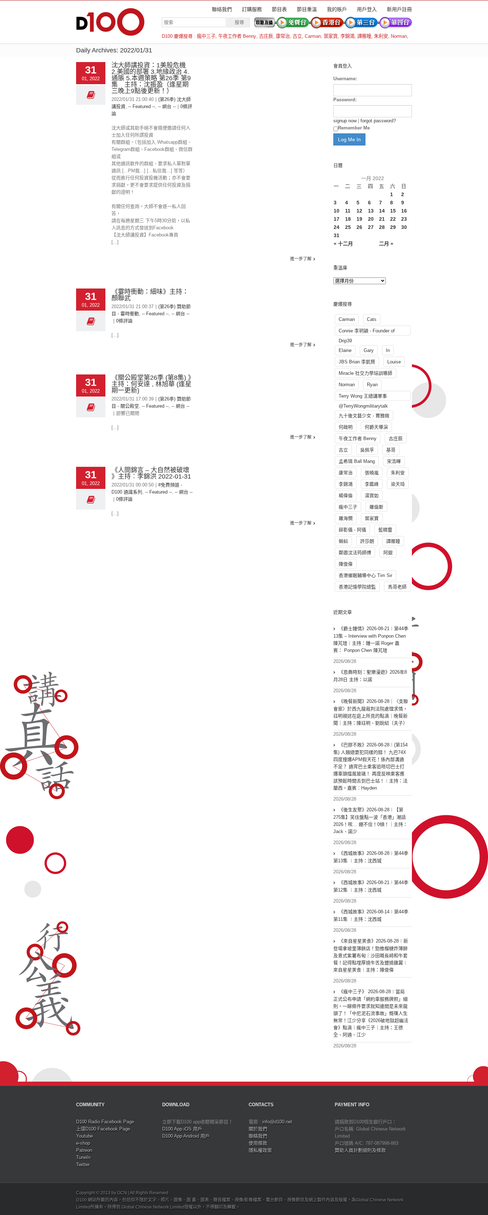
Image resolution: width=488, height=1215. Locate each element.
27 (371, 227)
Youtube (84, 1136)
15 (393, 211)
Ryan (372, 384)
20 (371, 219)
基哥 (390, 450)
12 (359, 211)
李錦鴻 (347, 36)
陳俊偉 (346, 564)
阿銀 (388, 552)
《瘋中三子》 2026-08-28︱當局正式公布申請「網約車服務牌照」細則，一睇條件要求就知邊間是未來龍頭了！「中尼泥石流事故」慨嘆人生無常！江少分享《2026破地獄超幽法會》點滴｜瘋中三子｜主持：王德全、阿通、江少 (370, 1013)
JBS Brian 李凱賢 (357, 361)
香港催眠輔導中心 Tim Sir (365, 575)
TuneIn (83, 1157)
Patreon (84, 1150)
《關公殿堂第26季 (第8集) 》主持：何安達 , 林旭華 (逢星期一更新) (151, 384)
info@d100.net (277, 1121)
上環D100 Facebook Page (103, 1129)
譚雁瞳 (364, 36)
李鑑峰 (372, 484)
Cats (372, 319)
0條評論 (124, 320)
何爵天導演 (376, 427)
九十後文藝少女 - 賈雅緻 (364, 415)
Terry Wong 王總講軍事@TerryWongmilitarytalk (363, 397)
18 (348, 219)
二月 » (386, 243)
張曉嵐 (372, 472)
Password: (345, 99)
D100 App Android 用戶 (186, 1136)
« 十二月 (343, 243)
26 (359, 227)
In (388, 350)
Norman (399, 36)
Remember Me (354, 128)
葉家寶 (331, 36)
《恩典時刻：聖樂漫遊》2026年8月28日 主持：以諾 (370, 675)
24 (336, 227)
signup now (345, 120)
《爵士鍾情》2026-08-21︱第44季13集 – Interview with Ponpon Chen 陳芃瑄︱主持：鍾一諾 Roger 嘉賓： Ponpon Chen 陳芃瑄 (370, 639)
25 (348, 227)
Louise (394, 361)
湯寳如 (372, 495)
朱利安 (381, 36)
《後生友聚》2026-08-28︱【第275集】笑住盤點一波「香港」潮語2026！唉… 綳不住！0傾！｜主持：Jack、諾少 (370, 820)
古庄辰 (266, 36)
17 (336, 219)
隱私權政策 (260, 1150)
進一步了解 (301, 258)
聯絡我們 (222, 9)
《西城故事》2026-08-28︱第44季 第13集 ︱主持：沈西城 (370, 857)
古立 (297, 36)
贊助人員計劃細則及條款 (360, 1150)
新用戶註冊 (399, 9)
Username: (345, 78)
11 (347, 211)
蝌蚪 (343, 541)
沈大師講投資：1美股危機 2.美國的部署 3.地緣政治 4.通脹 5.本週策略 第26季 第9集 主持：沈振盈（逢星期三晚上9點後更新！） (151, 78)
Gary (369, 350)
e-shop (83, 1143)
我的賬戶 (337, 9)
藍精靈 (385, 529)
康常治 (283, 36)
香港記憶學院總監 (357, 586)
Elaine (345, 350)
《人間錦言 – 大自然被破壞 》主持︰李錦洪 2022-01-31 (151, 473)
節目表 (279, 9)
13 (371, 211)
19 (359, 219)
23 (404, 219)
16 (404, 211)
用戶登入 (367, 9)
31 (336, 235)
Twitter (83, 1164)
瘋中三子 (206, 36)
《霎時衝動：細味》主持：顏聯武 (150, 295)
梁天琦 (398, 484)
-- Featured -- (141, 106)
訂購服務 (252, 9)
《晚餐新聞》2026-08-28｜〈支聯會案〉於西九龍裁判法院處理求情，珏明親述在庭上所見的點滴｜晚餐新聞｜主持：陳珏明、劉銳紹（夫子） (370, 712)
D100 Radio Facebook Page (105, 1121)
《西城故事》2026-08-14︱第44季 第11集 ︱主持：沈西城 (370, 915)
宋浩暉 (394, 461)
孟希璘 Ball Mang (357, 461)
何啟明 (346, 427)
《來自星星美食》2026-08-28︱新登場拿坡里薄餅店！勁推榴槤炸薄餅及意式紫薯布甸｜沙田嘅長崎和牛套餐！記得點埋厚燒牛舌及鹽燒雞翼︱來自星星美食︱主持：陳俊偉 (370, 955)
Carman (313, 36)
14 (382, 211)
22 (393, 219)
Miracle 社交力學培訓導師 (365, 373)
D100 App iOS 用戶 (182, 1129)
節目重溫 (307, 9)
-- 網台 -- (167, 106)
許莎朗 (367, 541)
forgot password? (378, 120)
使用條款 (258, 1143)
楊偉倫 (346, 495)
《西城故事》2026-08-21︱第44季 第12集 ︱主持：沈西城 (370, 886)
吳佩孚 (367, 450)
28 (382, 227)
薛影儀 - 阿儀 (352, 529)
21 (382, 219)
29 (393, 227)
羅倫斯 (376, 507)
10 (336, 211)
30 (404, 227)
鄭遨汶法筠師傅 (355, 552)
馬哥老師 (397, 586)
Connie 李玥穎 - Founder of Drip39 (367, 332)
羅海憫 (346, 518)
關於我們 (258, 1129)
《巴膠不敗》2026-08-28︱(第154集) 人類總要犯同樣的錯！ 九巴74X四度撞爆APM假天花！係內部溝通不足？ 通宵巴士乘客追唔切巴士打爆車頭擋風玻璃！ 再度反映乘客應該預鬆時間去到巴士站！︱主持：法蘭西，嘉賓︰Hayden (370, 766)
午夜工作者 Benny (237, 36)
